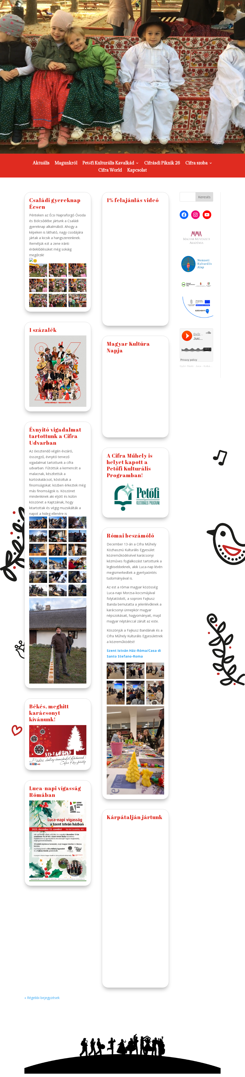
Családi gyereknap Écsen (55, 203)
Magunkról (66, 163)
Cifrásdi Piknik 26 (162, 163)
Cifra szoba (196, 163)
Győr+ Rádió (187, 366)
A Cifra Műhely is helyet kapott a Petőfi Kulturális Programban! (130, 465)
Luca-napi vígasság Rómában (55, 791)
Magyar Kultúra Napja (128, 347)
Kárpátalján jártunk (134, 817)
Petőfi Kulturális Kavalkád (108, 163)
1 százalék (43, 329)
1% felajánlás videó (133, 200)
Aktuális (41, 163)
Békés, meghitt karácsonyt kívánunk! (49, 713)
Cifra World (110, 170)
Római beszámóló (130, 535)
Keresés (204, 197)
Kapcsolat (137, 170)
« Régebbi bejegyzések (42, 997)
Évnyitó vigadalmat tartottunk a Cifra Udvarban (55, 436)
